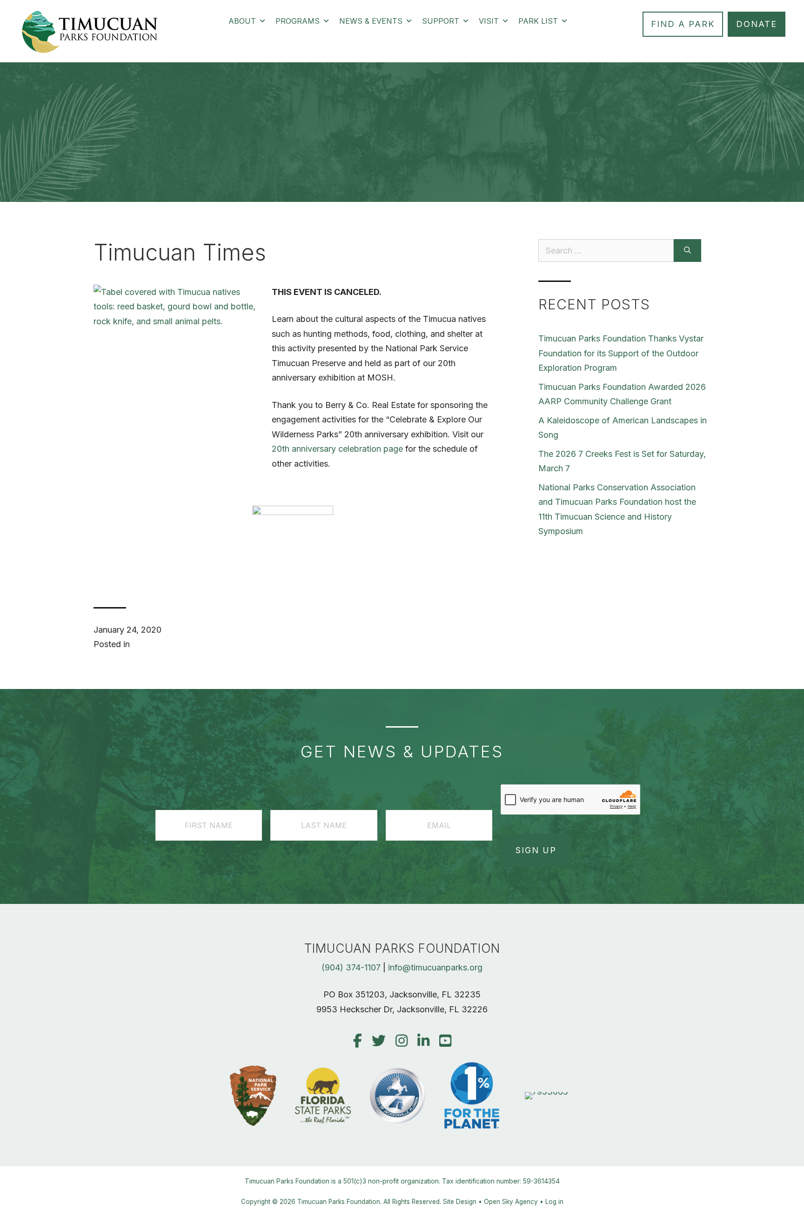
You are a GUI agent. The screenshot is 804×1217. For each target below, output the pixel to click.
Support (440, 21)
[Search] (687, 250)
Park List (538, 21)
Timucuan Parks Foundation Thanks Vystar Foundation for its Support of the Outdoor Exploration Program (621, 353)
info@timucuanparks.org (435, 967)
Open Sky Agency (511, 1201)
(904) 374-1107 (351, 967)
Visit (489, 21)
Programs (297, 21)
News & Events (370, 21)
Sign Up (536, 850)
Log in (554, 1201)
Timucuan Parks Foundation (338, 1201)
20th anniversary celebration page (337, 449)
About (242, 21)
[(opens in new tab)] (546, 1092)
